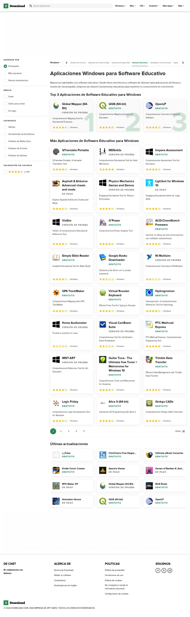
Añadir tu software (62, 575)
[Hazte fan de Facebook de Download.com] (158, 570)
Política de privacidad (114, 570)
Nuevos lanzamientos (18, 80)
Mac (132, 6)
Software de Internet (78, 63)
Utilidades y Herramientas (160, 63)
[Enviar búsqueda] (30, 6)
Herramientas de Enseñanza (21, 134)
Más (180, 6)
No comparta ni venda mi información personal (116, 587)
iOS (141, 6)
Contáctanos (60, 580)
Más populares (15, 73)
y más (27, 171)
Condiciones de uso (114, 575)
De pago (12, 111)
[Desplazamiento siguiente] (182, 62)
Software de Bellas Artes (19, 141)
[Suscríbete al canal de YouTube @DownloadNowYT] (169, 570)
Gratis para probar (16, 103)
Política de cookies (113, 580)
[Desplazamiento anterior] (66, 62)
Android (153, 6)
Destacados (13, 66)
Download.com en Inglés (65, 585)
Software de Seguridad (121, 63)
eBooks (11, 127)
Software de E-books (17, 148)
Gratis (11, 96)
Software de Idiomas (17, 155)
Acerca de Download (63, 570)
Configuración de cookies (116, 594)
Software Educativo (140, 63)
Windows (119, 6)
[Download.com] (14, 6)
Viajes (175, 63)
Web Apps (167, 6)
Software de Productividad (98, 63)
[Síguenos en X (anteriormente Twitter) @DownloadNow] (164, 570)
